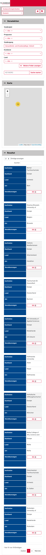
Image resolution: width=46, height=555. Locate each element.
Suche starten (36, 72)
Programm (8, 35)
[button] (12, 9)
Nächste (38, 551)
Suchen (17, 163)
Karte (9, 83)
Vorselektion (13, 21)
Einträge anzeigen (17, 158)
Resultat (11, 153)
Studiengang (8, 42)
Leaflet (21, 145)
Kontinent (7, 50)
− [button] (7, 95)
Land (6, 57)
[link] (42, 11)
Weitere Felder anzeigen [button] (32, 66)
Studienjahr (8, 27)
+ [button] (7, 91)
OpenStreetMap (36, 145)
